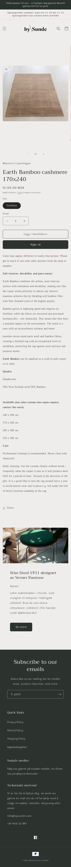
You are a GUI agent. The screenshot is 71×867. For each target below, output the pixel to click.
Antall (6, 213)
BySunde (32, 860)
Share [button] (10, 507)
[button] (5, 29)
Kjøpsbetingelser (17, 747)
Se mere (21, 627)
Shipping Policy (16, 738)
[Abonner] (60, 694)
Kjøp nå (36, 244)
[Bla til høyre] (44, 154)
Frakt (19, 193)
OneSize (12, 205)
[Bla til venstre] (27, 154)
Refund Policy (15, 730)
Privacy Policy (15, 722)
